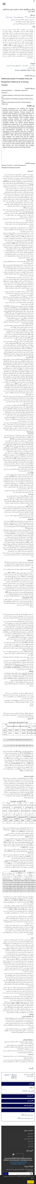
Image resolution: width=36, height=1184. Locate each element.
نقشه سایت (30, 1146)
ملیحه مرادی (9, 17)
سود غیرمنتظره (31, 68)
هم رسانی (30, 1101)
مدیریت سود (25, 66)
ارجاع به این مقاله (28, 1105)
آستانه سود (32, 66)
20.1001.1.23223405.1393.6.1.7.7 (24, 70)
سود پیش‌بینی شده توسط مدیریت (14, 66)
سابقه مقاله (29, 1096)
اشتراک (5, 1174)
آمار (31, 1110)
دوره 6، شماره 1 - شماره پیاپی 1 (10, 1075)
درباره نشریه (30, 1136)
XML (31, 1088)
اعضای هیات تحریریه (28, 1139)
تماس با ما (30, 1144)
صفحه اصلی (30, 1134)
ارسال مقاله (30, 1141)
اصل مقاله (30, 171)
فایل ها (30, 1084)
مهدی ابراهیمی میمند (18, 17)
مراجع (30, 1068)
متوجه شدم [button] (30, 1182)
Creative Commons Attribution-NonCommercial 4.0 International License (17, 1159)
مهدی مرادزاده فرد (31, 17)
